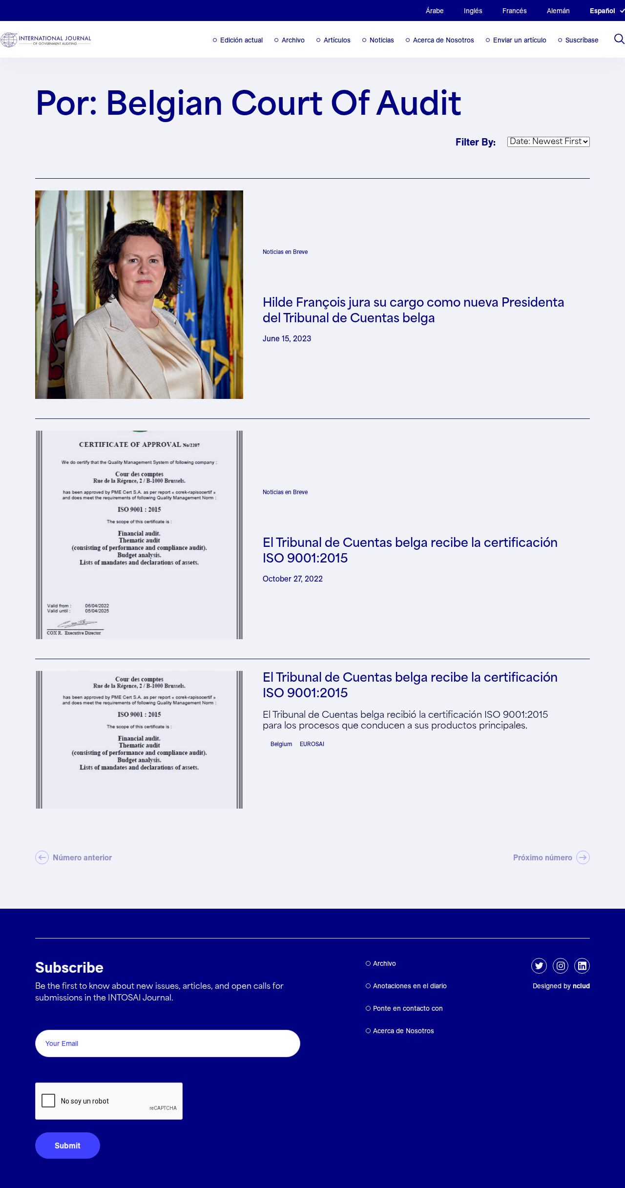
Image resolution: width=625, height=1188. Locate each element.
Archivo (293, 40)
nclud (581, 985)
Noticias (382, 40)
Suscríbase (582, 40)
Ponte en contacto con (408, 1008)
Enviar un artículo (519, 40)
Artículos (337, 40)
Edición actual (241, 40)
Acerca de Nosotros (443, 40)
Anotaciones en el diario (410, 985)
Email (47, 1019)
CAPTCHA (58, 1071)
